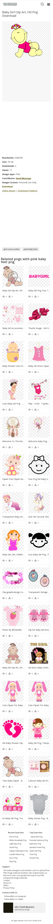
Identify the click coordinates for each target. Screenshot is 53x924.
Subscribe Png (36, 836)
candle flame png (16, 854)
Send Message (23, 178)
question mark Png (37, 847)
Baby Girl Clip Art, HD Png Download (19, 290)
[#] (26, 40)
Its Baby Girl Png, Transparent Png (18, 818)
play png (12, 861)
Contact (6, 880)
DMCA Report (8, 190)
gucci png (13, 858)
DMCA (6, 885)
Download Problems (27, 190)
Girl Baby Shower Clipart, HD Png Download (23, 743)
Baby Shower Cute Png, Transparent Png (21, 366)
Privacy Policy (9, 888)
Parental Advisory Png (38, 840)
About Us (7, 883)
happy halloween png (18, 851)
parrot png (13, 836)
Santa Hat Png (35, 851)
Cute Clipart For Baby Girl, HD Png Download (23, 705)
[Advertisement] (26, 128)
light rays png (15, 844)
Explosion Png (35, 844)
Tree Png (33, 854)
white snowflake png (17, 840)
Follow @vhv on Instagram (14, 896)
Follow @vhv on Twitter (13, 899)
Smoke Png (34, 858)
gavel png (13, 847)
